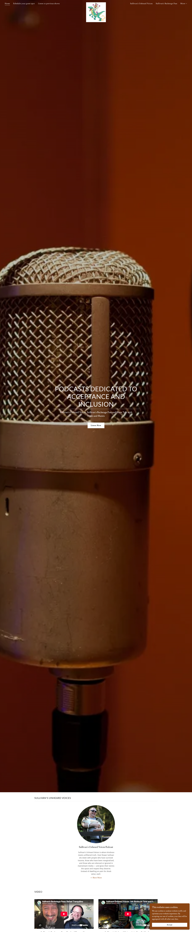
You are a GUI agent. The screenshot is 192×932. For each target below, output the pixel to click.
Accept (169, 925)
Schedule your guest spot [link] (24, 3)
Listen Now (96, 425)
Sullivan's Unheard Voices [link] (141, 3)
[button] (183, 3)
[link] (96, 3)
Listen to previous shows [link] (49, 3)
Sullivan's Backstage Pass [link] (166, 3)
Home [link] (7, 3)
